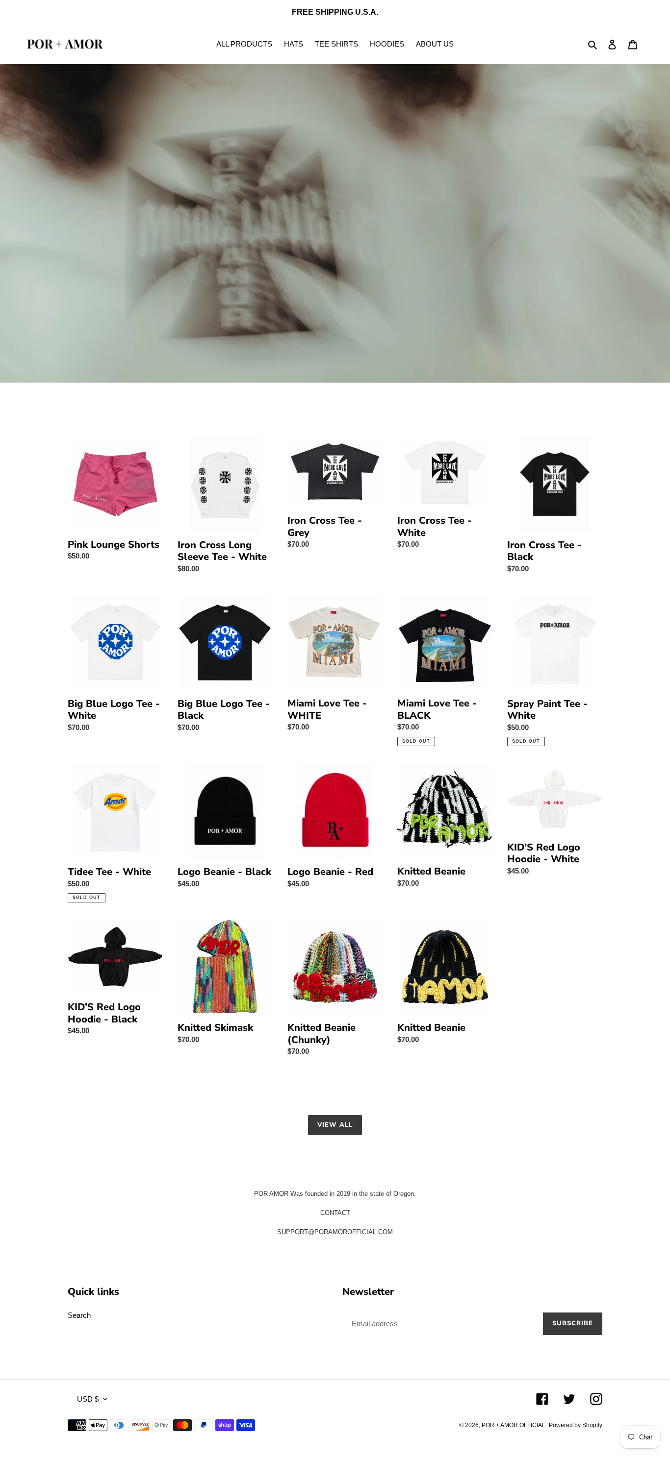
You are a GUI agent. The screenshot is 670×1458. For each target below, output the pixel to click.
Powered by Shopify (575, 1425)
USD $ (88, 1399)
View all (335, 1124)
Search (79, 1315)
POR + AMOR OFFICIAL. (514, 1425)
